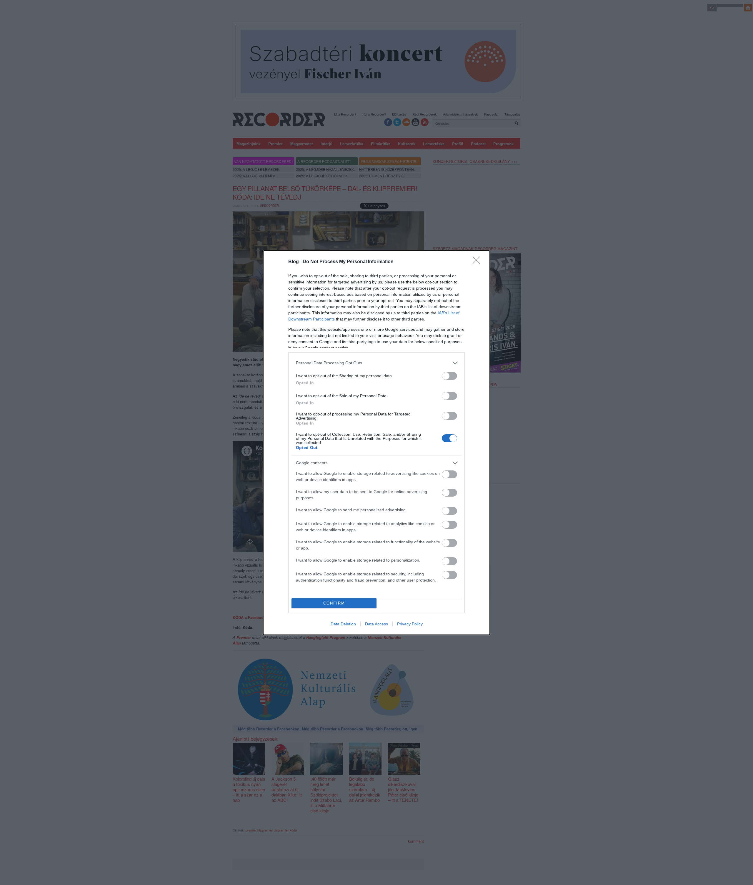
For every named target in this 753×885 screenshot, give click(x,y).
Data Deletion (343, 624)
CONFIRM (334, 603)
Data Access (376, 624)
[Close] (478, 262)
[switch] (449, 376)
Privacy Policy (410, 624)
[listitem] (376, 363)
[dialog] (376, 443)
